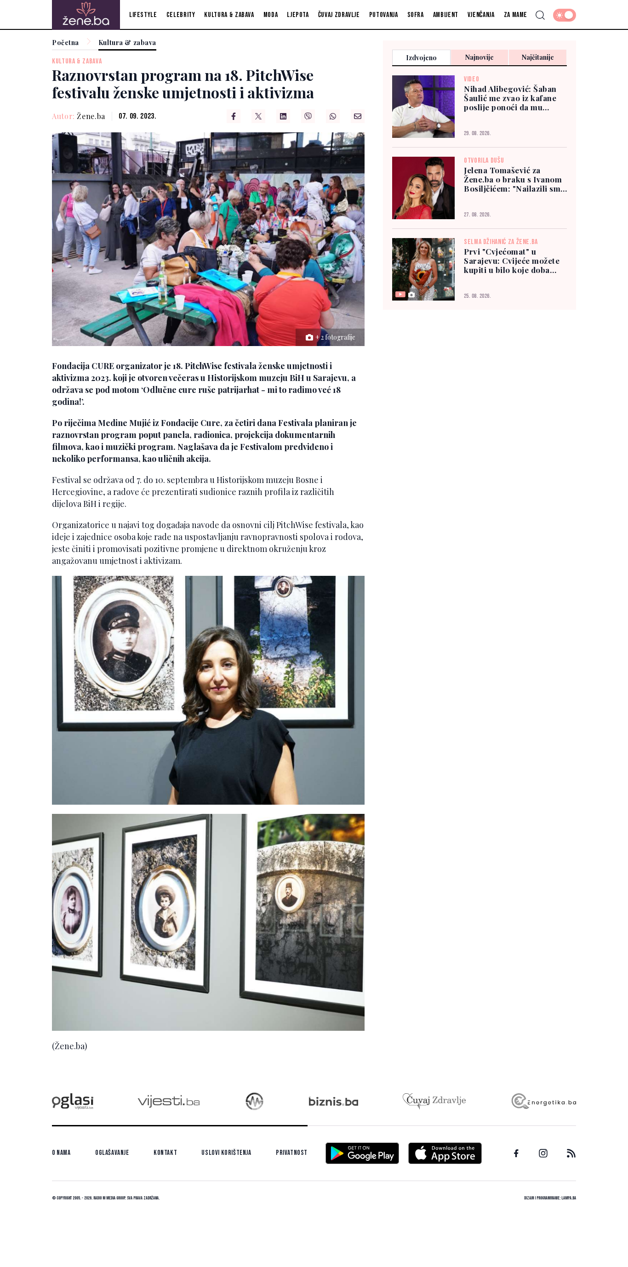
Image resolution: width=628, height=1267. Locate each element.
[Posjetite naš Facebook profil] (516, 1153)
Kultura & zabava (229, 15)
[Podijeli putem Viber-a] (308, 116)
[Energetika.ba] (543, 1101)
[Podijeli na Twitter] (258, 116)
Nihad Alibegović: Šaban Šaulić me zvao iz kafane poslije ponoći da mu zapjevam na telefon (510, 98)
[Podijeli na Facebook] (233, 116)
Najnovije (479, 57)
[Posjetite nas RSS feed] (571, 1153)
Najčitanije (538, 57)
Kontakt (165, 1152)
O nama (61, 1152)
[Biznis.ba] (333, 1101)
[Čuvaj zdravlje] (434, 1101)
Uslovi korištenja (226, 1152)
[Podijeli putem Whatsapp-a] (333, 116)
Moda (270, 15)
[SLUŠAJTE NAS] (254, 1101)
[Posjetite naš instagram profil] (543, 1153)
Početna (65, 43)
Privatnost (292, 1152)
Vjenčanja (481, 15)
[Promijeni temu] (564, 15)
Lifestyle (143, 15)
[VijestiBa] (168, 1101)
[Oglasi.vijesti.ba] (72, 1101)
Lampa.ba (568, 1198)
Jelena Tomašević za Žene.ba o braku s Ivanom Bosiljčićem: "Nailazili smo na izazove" (514, 179)
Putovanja (383, 15)
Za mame (515, 15)
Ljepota (297, 15)
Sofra (415, 15)
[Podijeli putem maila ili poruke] (358, 116)
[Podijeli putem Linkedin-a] (283, 116)
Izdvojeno (421, 57)
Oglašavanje (112, 1152)
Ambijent (445, 15)
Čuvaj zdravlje (339, 15)
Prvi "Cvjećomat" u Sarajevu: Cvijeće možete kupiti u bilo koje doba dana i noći (511, 260)
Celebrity (180, 15)
